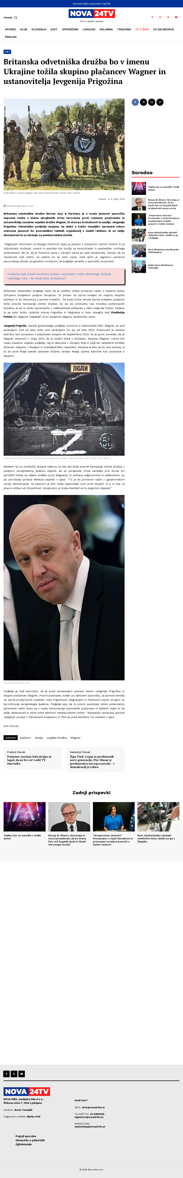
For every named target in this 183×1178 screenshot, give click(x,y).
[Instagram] (160, 17)
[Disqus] (91, 910)
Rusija (39, 737)
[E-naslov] (151, 102)
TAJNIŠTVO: (82, 1114)
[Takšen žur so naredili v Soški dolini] (139, 188)
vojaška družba (57, 737)
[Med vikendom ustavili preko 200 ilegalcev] (139, 250)
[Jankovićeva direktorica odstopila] (139, 266)
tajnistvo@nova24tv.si (89, 1117)
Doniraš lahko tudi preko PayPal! (91, 3)
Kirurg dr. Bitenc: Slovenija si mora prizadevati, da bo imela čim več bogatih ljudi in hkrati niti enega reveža (163, 204)
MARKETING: (82, 1123)
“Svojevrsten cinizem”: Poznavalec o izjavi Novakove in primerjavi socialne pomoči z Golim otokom (163, 219)
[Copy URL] (160, 102)
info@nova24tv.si (93, 1107)
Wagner (76, 737)
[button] (11, 17)
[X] (168, 17)
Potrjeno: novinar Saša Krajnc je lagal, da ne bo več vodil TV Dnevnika (29, 760)
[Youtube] (176, 17)
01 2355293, (97, 1114)
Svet (7, 51)
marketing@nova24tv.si (90, 1126)
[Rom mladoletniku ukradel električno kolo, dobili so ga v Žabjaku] (139, 235)
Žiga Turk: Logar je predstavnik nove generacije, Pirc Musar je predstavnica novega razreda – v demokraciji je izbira (92, 762)
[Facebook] (152, 17)
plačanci (25, 737)
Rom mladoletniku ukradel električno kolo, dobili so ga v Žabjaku (163, 235)
